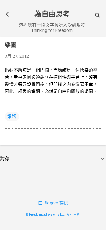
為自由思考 (52, 14)
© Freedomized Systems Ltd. (45, 214)
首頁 (77, 214)
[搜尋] (97, 16)
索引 (69, 214)
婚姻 (11, 116)
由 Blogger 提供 (53, 203)
